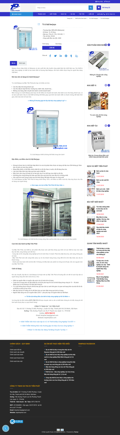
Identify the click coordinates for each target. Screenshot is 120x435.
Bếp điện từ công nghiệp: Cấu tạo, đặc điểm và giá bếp (102, 219)
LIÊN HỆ (91, 14)
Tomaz (76, 432)
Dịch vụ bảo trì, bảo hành (102, 172)
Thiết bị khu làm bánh (81, 18)
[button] (103, 7)
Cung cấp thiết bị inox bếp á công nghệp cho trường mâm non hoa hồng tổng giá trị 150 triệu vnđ (59, 380)
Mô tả (13, 63)
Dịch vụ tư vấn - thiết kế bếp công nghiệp (102, 190)
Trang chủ (70, 18)
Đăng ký (107, 1)
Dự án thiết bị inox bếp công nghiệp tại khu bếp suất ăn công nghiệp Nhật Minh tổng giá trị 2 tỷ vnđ (59, 357)
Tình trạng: (45, 44)
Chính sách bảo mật (16, 361)
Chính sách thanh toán (17, 358)
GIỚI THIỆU (53, 14)
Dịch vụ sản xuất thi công (102, 181)
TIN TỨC (82, 14)
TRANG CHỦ (42, 14)
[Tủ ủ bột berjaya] (15, 7)
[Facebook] (50, 55)
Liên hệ (51, 48)
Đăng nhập (100, 1)
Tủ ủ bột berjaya (94, 18)
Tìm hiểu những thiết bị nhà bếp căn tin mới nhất (102, 209)
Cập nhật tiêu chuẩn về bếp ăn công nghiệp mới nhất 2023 (102, 230)
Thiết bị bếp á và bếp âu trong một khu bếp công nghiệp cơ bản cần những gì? (103, 251)
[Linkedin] (61, 55)
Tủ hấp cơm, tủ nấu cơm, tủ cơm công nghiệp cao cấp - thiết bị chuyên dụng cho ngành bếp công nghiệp (103, 266)
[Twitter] (55, 55)
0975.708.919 (110, 14)
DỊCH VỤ (63, 14)
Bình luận (22, 63)
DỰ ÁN (73, 14)
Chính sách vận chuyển (17, 352)
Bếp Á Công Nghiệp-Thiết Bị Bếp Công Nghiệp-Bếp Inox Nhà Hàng (103, 280)
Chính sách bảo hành (16, 354)
